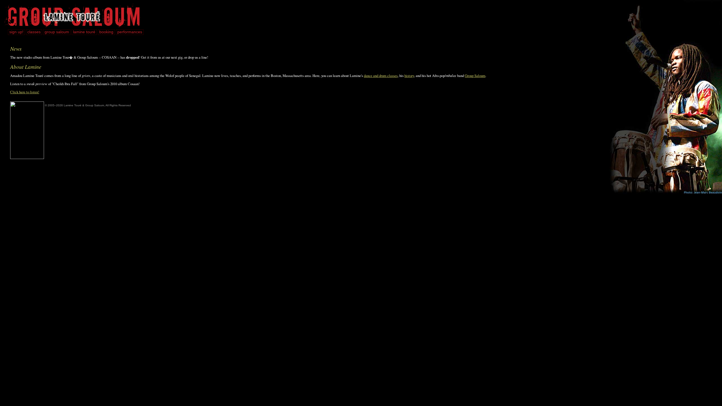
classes (34, 32)
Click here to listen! (24, 91)
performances (129, 32)
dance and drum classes (381, 75)
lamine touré (84, 32)
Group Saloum (475, 75)
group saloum (57, 32)
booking (106, 32)
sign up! (16, 32)
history (409, 75)
